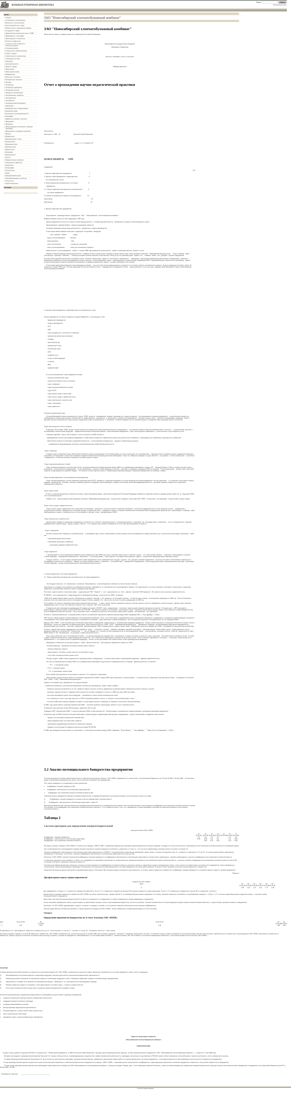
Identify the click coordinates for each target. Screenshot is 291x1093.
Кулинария (9, 152)
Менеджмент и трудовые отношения (18, 131)
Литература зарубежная (14, 87)
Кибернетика (10, 136)
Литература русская (12, 90)
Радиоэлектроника (12, 183)
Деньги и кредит (11, 66)
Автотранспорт (11, 98)
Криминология (11, 147)
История (8, 82)
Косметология (10, 141)
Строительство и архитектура (16, 56)
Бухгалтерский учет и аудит (15, 25)
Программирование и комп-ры (16, 178)
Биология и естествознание (15, 23)
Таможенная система (13, 59)
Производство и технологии (15, 38)
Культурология (10, 155)
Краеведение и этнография (15, 36)
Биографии (9, 116)
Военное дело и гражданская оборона (18, 28)
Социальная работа (12, 48)
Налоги (8, 157)
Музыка (8, 134)
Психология (10, 181)
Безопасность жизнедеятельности (17, 113)
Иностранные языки (12, 72)
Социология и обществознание (16, 51)
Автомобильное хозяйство (15, 95)
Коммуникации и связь (13, 139)
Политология (10, 170)
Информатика (10, 74)
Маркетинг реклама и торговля (16, 119)
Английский (10, 100)
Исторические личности (14, 79)
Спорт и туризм (11, 53)
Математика (10, 121)
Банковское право (12, 111)
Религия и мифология (13, 41)
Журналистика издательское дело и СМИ (20, 33)
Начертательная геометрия (14, 160)
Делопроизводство (12, 64)
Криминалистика (11, 144)
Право (8, 173)
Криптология (10, 149)
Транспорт (9, 61)
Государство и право (13, 31)
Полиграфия (10, 168)
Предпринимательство (13, 175)
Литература (9, 85)
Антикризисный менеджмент (16, 103)
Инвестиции (10, 69)
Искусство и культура (13, 77)
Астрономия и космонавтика (15, 20)
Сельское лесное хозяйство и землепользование (15, 44)
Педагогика (9, 165)
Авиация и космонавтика (14, 93)
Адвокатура (10, 106)
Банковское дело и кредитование (17, 108)
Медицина (9, 124)
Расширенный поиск (279, 5)
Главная (8, 17)
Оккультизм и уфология (14, 162)
